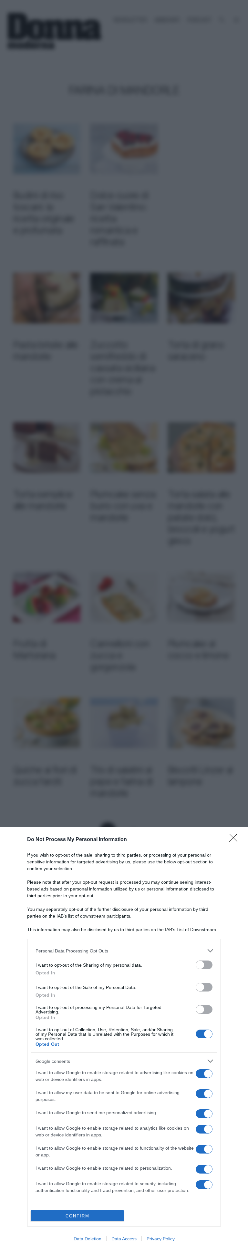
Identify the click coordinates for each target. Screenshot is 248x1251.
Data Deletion (87, 1238)
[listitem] (124, 950)
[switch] (204, 965)
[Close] (235, 840)
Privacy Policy (161, 1238)
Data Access (124, 1238)
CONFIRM (77, 1216)
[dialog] (124, 1039)
